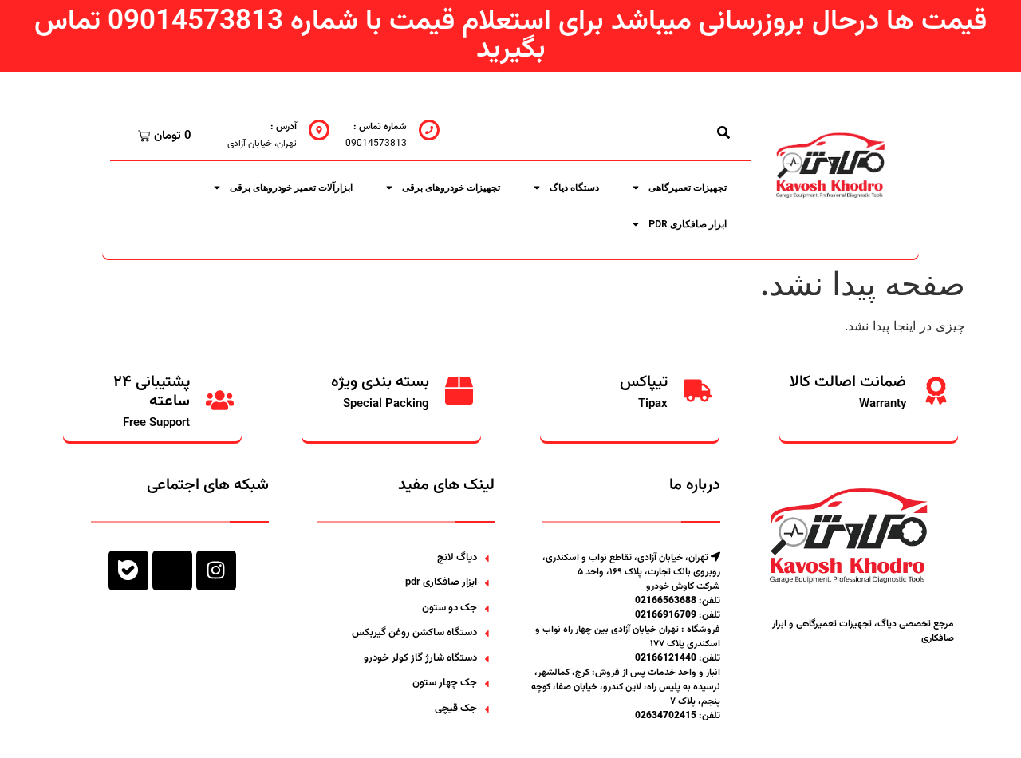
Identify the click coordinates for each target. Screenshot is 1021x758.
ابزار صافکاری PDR (687, 224)
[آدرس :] (319, 130)
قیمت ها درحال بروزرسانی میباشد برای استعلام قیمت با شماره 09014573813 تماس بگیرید (510, 36)
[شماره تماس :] (429, 130)
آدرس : (283, 127)
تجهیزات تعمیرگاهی (687, 187)
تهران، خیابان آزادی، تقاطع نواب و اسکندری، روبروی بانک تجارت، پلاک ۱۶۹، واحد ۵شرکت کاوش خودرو (631, 572)
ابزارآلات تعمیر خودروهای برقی (291, 187)
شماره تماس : (380, 127)
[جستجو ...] (723, 132)
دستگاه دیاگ (574, 187)
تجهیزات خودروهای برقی (451, 187)
